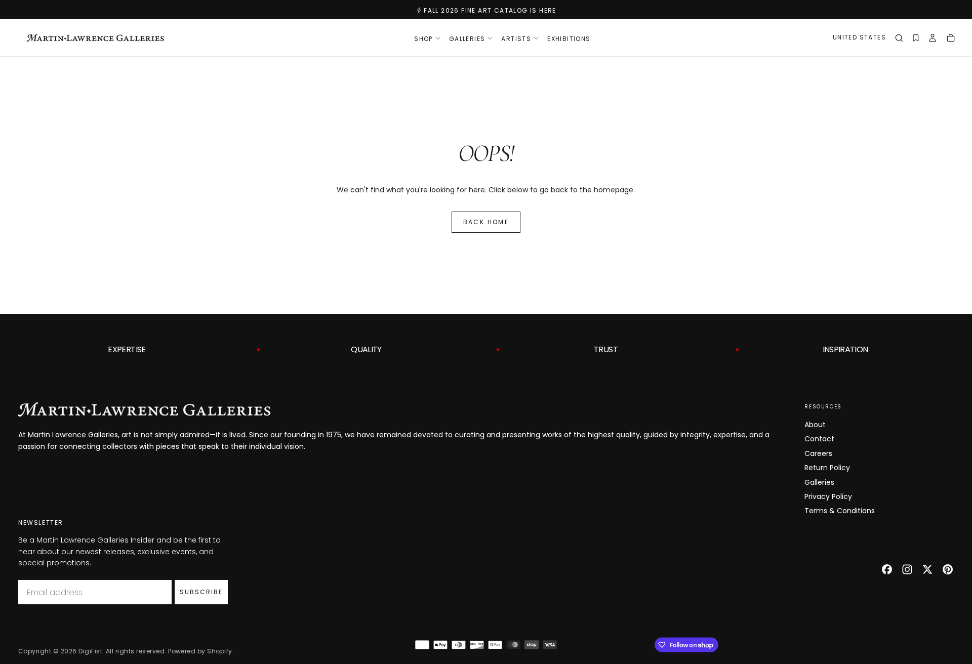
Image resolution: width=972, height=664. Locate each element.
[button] (859, 38)
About (815, 425)
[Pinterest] (948, 569)
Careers (818, 453)
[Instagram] (907, 569)
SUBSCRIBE (201, 592)
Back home (486, 222)
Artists (516, 38)
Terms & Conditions (839, 511)
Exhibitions (568, 38)
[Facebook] (887, 569)
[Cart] (951, 39)
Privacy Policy (828, 496)
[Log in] (932, 39)
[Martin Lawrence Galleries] (144, 409)
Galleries (819, 482)
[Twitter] (927, 569)
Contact (819, 439)
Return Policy (827, 468)
